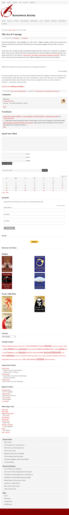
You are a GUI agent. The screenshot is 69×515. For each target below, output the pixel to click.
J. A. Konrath (5, 401)
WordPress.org (8, 504)
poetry (63, 352)
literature (22, 352)
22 (34, 187)
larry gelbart (15, 352)
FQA (20, 2)
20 (16, 187)
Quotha (47, 21)
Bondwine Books (21, 11)
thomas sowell (12, 359)
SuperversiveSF (6, 379)
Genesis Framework (37, 512)
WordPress (45, 512)
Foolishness (24, 21)
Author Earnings (6, 393)
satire (29, 355)
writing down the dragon (49, 359)
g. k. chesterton (21, 349)
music (41, 352)
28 (25, 190)
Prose (28, 512)
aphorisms (15, 346)
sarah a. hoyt (17, 355)
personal (47, 352)
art (23, 346)
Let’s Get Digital (6, 397)
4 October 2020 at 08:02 (8, 118)
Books (15, 2)
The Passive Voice (6, 390)
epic (3, 349)
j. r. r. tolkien (59, 349)
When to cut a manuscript (14, 469)
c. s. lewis (27, 346)
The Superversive (22, 91)
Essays (9, 21)
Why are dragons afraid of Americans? (22, 471)
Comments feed (8, 501)
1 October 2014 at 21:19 (8, 101)
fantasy (11, 349)
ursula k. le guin (18, 359)
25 (62, 187)
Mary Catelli (5, 411)
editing (65, 346)
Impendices (34, 21)
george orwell (30, 349)
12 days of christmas (7, 346)
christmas (40, 346)
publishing (10, 355)
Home (3, 2)
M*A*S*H (25, 2)
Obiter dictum (7, 442)
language (10, 352)
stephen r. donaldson (47, 355)
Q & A (41, 21)
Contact (32, 2)
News (3, 21)
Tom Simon (16, 38)
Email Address (8, 207)
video (24, 359)
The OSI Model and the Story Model (13, 456)
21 (25, 187)
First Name (6, 214)
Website (28, 160)
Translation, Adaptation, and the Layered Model (16, 459)
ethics (6, 349)
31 (53, 190)
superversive (56, 91)
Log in (6, 495)
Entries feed (7, 498)
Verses (4, 24)
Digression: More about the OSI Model (14, 453)
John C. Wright (6, 432)
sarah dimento (24, 355)
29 (34, 190)
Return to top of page (34, 510)
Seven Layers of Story (10, 450)
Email (27, 157)
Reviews (54, 21)
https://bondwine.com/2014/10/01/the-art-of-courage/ (18, 122)
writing (40, 358)
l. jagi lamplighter (48, 91)
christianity (34, 346)
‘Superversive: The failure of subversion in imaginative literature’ (41, 55)
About (9, 2)
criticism (37, 91)
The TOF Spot (5, 421)
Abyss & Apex (5, 368)
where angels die (31, 359)
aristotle (20, 346)
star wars (40, 355)
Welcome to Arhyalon (7, 424)
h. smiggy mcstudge (42, 349)
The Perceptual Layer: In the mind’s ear (14, 445)
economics (61, 346)
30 (43, 190)
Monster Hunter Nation (8, 413)
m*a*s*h (29, 352)
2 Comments (25, 38)
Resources (62, 21)
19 (6, 187)
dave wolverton (55, 345)
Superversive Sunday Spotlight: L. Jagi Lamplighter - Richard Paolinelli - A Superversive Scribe (30, 116)
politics (4, 355)
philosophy (56, 352)
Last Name (6, 220)
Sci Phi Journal (6, 374)
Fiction (16, 21)
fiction (41, 91)
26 (6, 190)
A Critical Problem (9, 462)
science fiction (34, 355)
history (52, 349)
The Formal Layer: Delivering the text (14, 448)
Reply (4, 106)
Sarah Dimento (5, 417)
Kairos (3, 428)
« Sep (3, 192)
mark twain (36, 352)
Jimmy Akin (5, 409)
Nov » (7, 192)
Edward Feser (5, 419)
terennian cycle (57, 355)
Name (27, 154)
